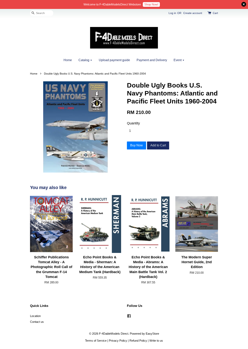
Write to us (156, 340)
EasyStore (152, 333)
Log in (172, 13)
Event (178, 60)
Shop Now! (151, 4)
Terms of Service (96, 340)
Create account (192, 13)
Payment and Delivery (152, 60)
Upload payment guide (114, 60)
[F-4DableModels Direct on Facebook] (129, 316)
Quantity (133, 123)
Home (68, 60)
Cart (215, 13)
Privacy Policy (118, 340)
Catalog (84, 60)
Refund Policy (138, 340)
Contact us (37, 321)
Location (35, 316)
